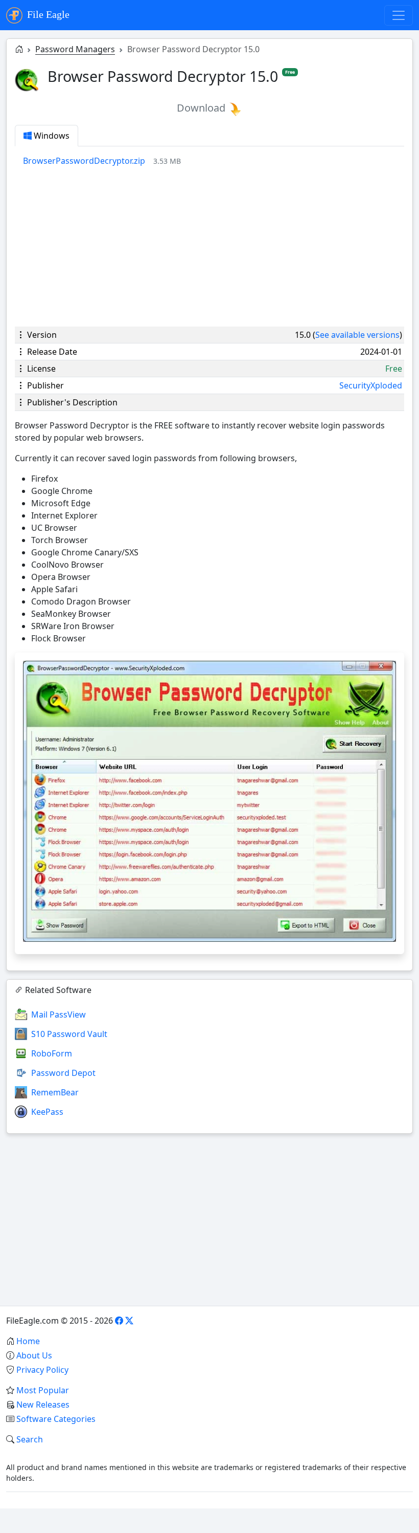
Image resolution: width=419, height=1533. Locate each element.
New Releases (42, 1404)
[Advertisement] (209, 246)
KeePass (47, 1111)
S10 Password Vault (69, 1034)
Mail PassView (58, 1014)
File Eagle (47, 14)
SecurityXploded (370, 385)
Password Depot (63, 1072)
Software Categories (56, 1418)
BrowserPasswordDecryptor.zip (84, 160)
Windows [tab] (50, 135)
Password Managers (75, 49)
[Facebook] (119, 1320)
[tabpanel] (213, 161)
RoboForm (51, 1053)
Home (28, 1341)
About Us (34, 1355)
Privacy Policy (42, 1369)
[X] (129, 1320)
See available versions (357, 334)
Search (29, 1439)
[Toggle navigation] (398, 15)
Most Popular (42, 1390)
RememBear (55, 1092)
